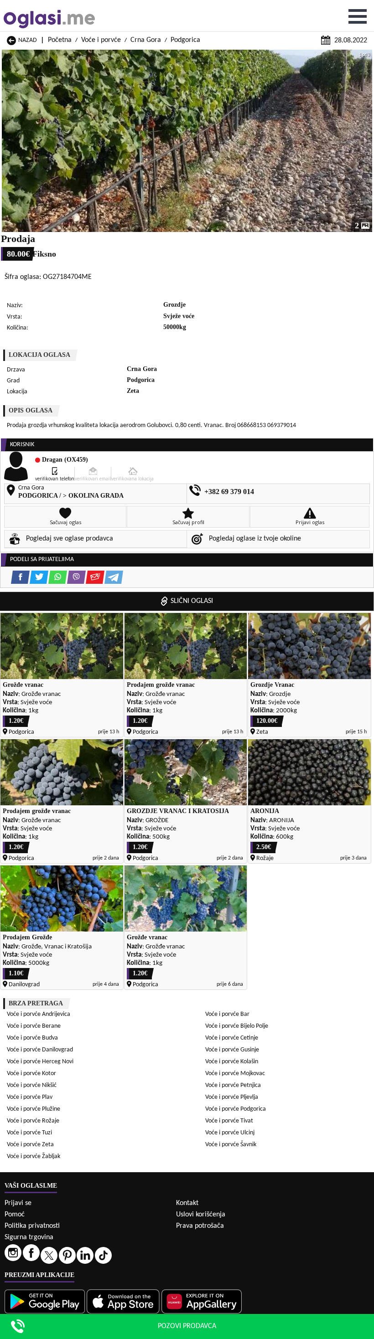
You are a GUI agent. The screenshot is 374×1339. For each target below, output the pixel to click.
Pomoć (15, 1214)
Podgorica (185, 40)
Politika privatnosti (32, 1226)
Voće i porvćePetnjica (233, 1085)
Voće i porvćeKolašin (231, 1061)
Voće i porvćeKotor (31, 1073)
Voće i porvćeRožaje (33, 1121)
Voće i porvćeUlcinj (230, 1132)
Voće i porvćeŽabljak (33, 1156)
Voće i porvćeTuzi (29, 1132)
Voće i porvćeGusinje (232, 1049)
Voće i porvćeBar (227, 1014)
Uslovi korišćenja (200, 1214)
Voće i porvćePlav (29, 1097)
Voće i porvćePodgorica (235, 1109)
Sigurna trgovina (29, 1237)
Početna (60, 40)
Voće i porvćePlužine (33, 1109)
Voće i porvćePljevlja (231, 1097)
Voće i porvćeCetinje (231, 1038)
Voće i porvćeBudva (32, 1038)
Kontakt (187, 1203)
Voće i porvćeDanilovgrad (40, 1049)
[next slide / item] (365, 141)
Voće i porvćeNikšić (32, 1085)
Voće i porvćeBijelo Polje (236, 1026)
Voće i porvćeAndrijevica (38, 1014)
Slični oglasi (192, 601)
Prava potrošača (200, 1226)
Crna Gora (145, 40)
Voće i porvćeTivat (229, 1121)
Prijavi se (18, 1203)
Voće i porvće (101, 40)
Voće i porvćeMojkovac (235, 1073)
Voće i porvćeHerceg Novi (40, 1061)
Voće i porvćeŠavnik (230, 1144)
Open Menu (357, 16)
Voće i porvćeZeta (30, 1144)
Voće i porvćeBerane (34, 1026)
